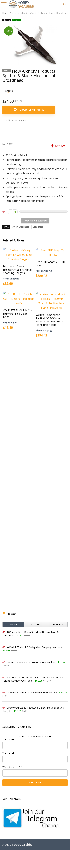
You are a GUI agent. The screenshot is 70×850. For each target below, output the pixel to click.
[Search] (65, 4)
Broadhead (38, 226)
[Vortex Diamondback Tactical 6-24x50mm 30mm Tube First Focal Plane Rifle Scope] (51, 294)
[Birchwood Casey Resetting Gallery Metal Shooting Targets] (18, 250)
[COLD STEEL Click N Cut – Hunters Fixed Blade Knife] (18, 294)
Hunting (6, 20)
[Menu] (4, 4)
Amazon (16, 20)
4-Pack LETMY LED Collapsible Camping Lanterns (34, 647)
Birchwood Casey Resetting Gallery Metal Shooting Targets (17, 270)
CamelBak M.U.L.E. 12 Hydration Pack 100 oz (32, 692)
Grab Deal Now (31, 109)
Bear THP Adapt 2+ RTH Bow (50, 263)
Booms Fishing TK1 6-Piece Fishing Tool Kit (31, 662)
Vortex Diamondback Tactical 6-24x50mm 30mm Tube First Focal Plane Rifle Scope (49, 320)
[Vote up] (15, 211)
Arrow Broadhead (21, 226)
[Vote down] (10, 211)
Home (5, 13)
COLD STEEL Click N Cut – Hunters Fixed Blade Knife (18, 314)
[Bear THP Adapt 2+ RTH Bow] (51, 250)
